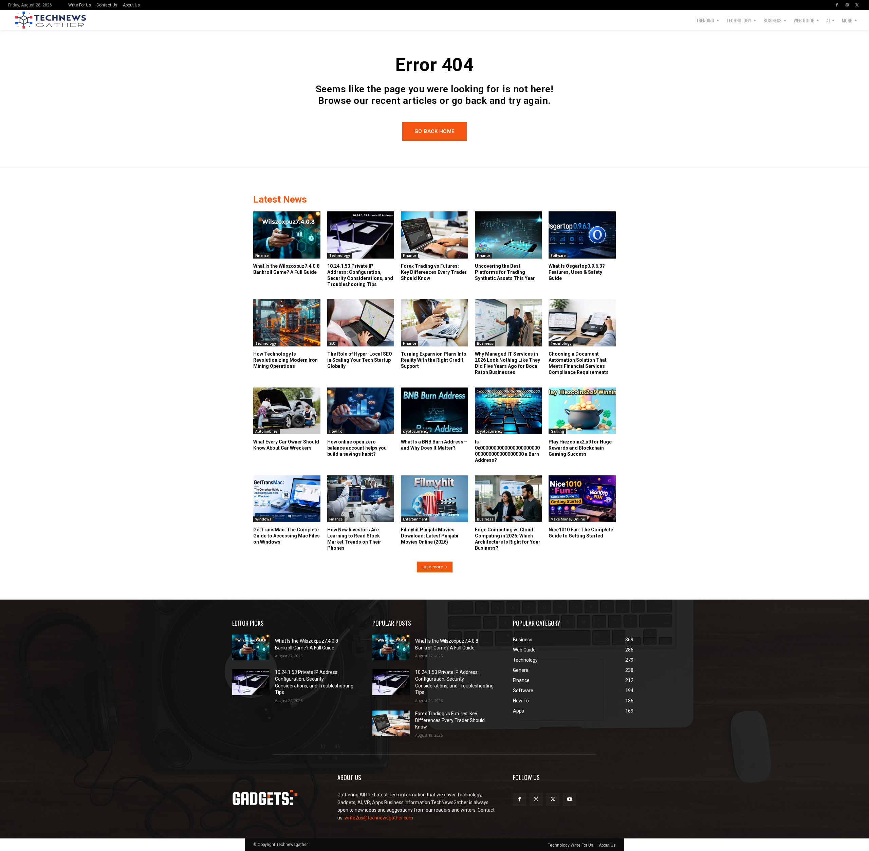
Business (485, 343)
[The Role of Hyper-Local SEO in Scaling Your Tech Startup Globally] (360, 322)
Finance (262, 255)
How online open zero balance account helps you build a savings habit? (357, 448)
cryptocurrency (415, 431)
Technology (339, 255)
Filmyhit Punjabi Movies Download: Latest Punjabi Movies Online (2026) (429, 536)
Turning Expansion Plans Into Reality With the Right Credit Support (433, 360)
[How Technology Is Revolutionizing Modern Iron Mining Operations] (286, 322)
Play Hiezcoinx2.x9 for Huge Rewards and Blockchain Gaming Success (580, 448)
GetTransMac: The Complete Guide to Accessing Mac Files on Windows (286, 536)
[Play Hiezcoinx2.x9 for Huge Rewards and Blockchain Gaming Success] (582, 410)
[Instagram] (847, 5)
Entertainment (415, 519)
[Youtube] (569, 799)
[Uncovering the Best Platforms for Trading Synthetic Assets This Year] (508, 234)
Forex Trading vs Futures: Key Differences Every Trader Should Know (434, 272)
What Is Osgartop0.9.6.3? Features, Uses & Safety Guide (577, 272)
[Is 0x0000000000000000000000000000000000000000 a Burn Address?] (508, 410)
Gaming (557, 431)
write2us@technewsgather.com (379, 817)
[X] (857, 5)
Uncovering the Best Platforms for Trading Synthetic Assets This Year (505, 272)
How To (336, 431)
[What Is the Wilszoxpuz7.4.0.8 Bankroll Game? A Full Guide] (286, 234)
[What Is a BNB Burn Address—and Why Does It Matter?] (434, 410)
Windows (263, 519)
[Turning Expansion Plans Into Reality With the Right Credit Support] (434, 322)
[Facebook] (836, 5)
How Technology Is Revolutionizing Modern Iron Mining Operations (285, 360)
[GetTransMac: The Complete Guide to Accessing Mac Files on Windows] (286, 498)
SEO (332, 343)
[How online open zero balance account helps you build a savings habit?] (360, 410)
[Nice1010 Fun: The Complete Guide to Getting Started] (582, 498)
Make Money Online (568, 519)
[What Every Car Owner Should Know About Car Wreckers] (286, 410)
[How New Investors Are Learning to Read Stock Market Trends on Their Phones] (360, 498)
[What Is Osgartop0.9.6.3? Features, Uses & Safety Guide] (582, 234)
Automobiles (266, 431)
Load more (432, 567)
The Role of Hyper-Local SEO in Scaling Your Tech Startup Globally (359, 360)
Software (558, 255)
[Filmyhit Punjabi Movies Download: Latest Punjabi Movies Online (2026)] (434, 498)
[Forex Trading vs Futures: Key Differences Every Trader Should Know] (434, 234)
